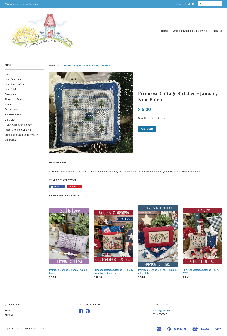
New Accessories (14, 84)
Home (164, 30)
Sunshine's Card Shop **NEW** (22, 134)
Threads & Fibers (14, 99)
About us (217, 30)
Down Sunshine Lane (33, 328)
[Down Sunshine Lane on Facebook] (81, 311)
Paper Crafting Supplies (18, 129)
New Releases (13, 79)
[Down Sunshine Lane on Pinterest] (88, 311)
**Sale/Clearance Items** (18, 124)
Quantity (143, 118)
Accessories (11, 109)
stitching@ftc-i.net (161, 310)
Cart (180, 3)
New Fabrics (11, 89)
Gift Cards (10, 119)
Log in (191, 3)
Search (8, 310)
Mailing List (11, 140)
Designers (10, 94)
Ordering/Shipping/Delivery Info (190, 30)
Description (57, 162)
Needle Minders (13, 114)
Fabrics (9, 104)
